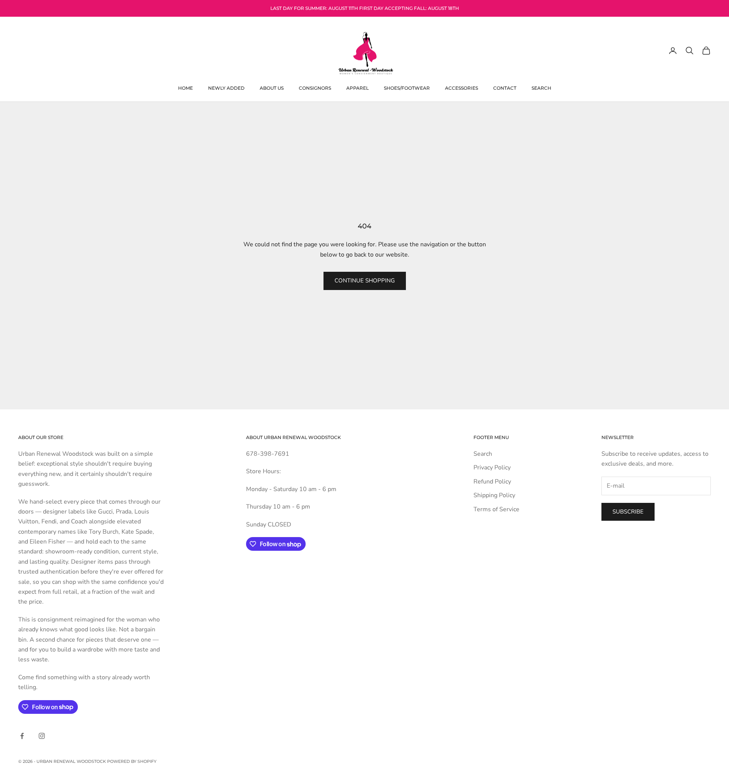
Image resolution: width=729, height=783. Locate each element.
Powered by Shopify (131, 761)
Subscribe (628, 511)
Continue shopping (365, 280)
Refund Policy (492, 481)
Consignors (315, 87)
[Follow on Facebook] (22, 736)
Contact (504, 87)
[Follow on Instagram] (42, 736)
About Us (272, 87)
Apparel (357, 87)
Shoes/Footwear (407, 87)
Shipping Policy (494, 495)
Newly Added (226, 87)
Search (541, 87)
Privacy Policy (492, 467)
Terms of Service (496, 509)
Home (185, 87)
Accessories (461, 87)
